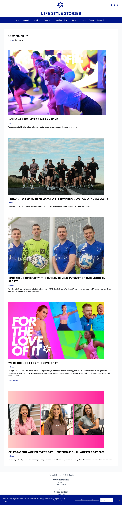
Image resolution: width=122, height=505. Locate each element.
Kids (82, 20)
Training (47, 20)
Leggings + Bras (61, 20)
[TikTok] (114, 5)
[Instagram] (111, 5)
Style (74, 20)
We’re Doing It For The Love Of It (33, 363)
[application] (29, 20)
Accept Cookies (107, 500)
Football (25, 20)
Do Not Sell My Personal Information (87, 500)
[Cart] (117, 5)
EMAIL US (61, 494)
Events (10, 123)
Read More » (13, 380)
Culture (11, 285)
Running (37, 20)
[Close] (119, 500)
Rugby (91, 20)
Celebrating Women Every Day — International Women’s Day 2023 (56, 452)
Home (17, 20)
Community (101, 20)
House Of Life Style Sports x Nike (33, 119)
